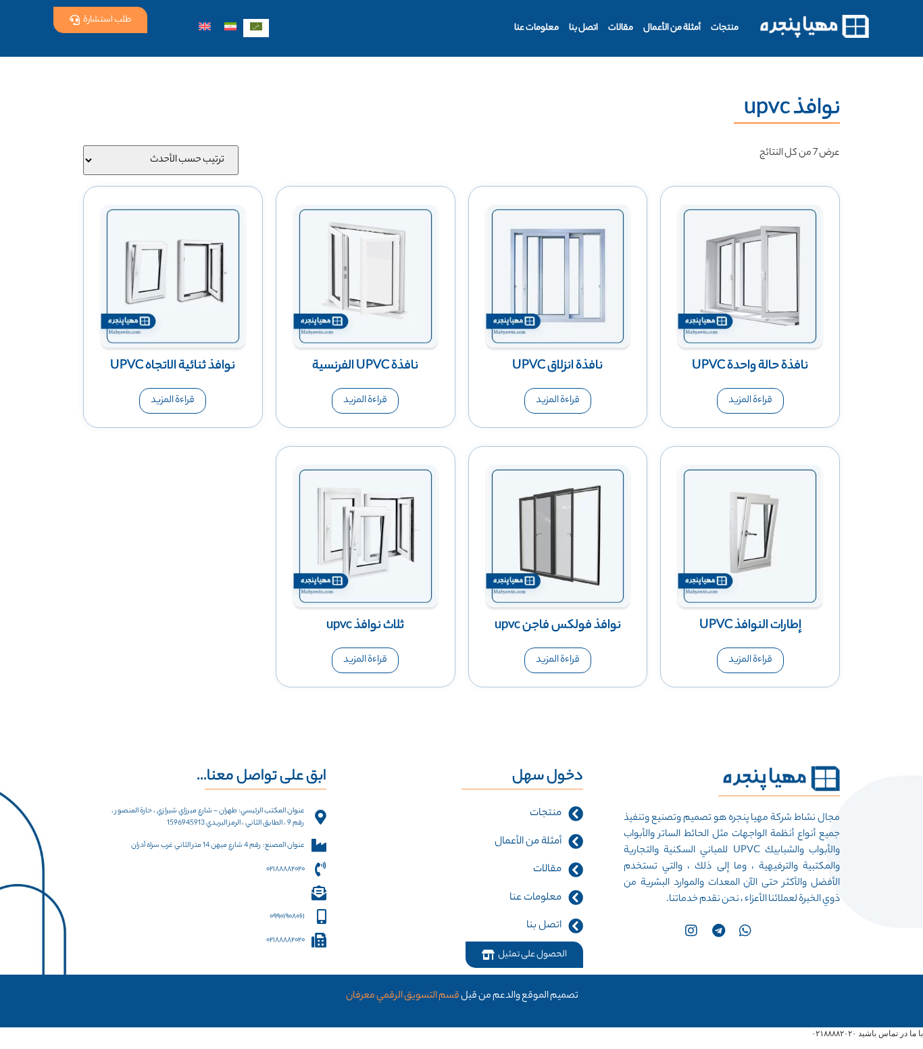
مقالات (620, 28)
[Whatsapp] (745, 930)
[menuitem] (256, 28)
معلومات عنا (536, 28)
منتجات (725, 28)
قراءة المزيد (750, 401)
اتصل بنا (583, 28)
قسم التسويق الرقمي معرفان (402, 996)
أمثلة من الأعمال (672, 28)
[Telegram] (718, 930)
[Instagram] (691, 930)
